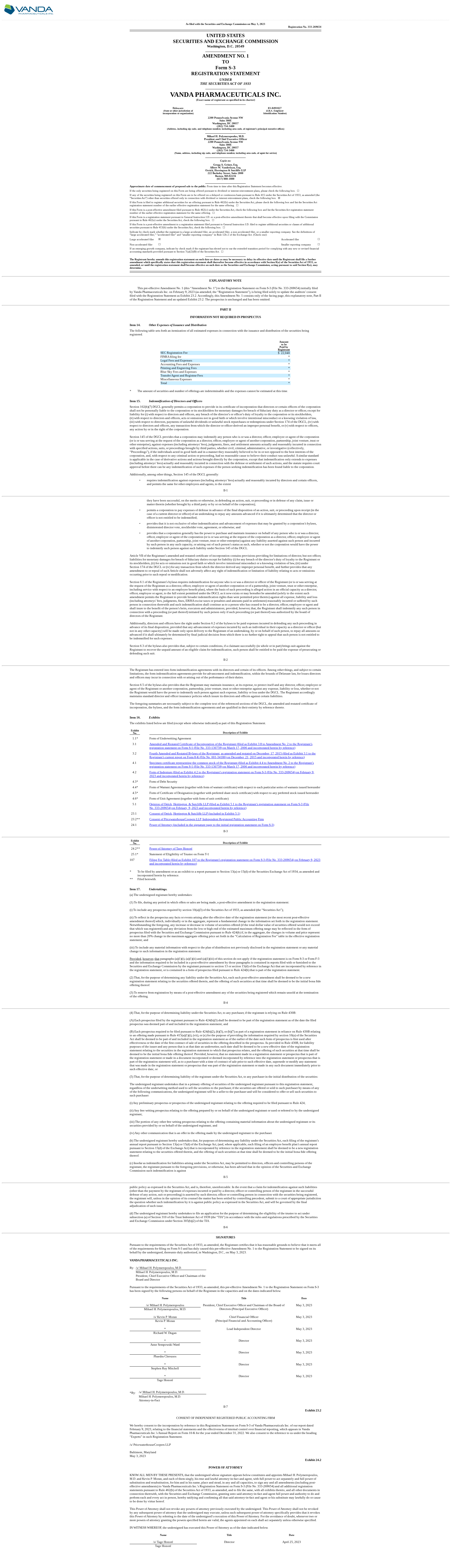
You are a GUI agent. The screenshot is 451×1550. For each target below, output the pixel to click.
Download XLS (440, 11)
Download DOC (428, 11)
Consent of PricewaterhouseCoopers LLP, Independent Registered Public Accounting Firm (206, 819)
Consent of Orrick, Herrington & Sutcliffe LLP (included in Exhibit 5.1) (194, 813)
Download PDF (434, 11)
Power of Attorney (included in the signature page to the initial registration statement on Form (211, 825)
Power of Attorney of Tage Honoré (170, 848)
